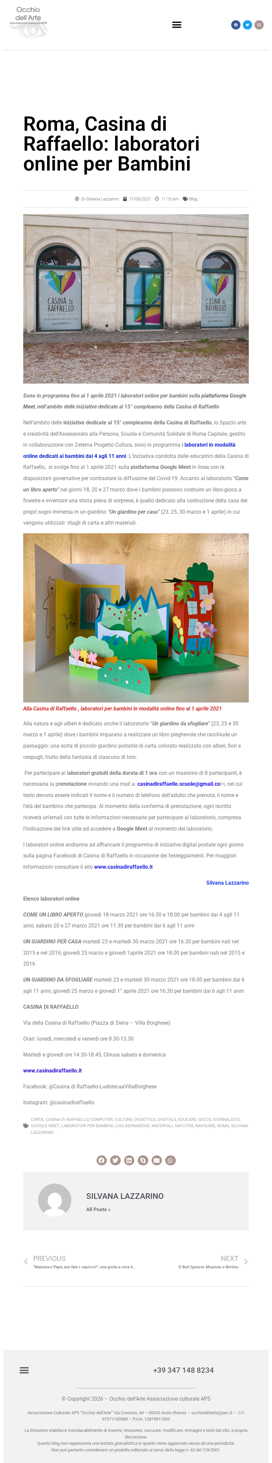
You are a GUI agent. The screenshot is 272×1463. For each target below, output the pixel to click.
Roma (223, 1125)
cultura (123, 1119)
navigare (205, 1125)
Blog (193, 198)
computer (102, 1119)
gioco (204, 1119)
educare (187, 1119)
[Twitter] (247, 25)
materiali (162, 1125)
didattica (145, 1119)
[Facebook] (235, 25)
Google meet (45, 1125)
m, (181, 784)
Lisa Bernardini (132, 1125)
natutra (184, 1125)
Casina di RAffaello (67, 1119)
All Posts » (98, 1209)
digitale (167, 1119)
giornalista (226, 1119)
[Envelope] (259, 25)
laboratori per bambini (87, 1125)
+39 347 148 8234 (183, 1370)
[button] (176, 25)
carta (37, 1119)
